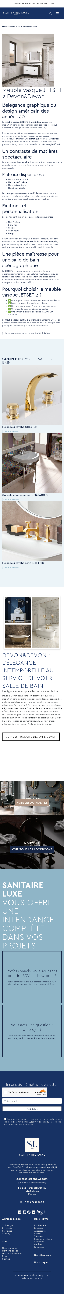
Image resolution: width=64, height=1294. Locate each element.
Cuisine (37, 1233)
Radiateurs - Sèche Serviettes (43, 1240)
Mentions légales (10, 1250)
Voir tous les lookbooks (32, 849)
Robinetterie (40, 1225)
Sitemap (6, 1258)
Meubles (38, 1244)
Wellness (38, 1236)
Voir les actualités (32, 802)
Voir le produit (12, 431)
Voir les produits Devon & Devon (31, 736)
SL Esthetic (7, 1228)
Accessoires (40, 1231)
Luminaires (39, 1247)
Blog (4, 1256)
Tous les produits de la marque (27, 333)
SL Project (7, 1231)
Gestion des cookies (12, 1253)
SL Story (6, 1233)
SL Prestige (7, 1225)
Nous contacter (9, 1248)
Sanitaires (38, 1228)
